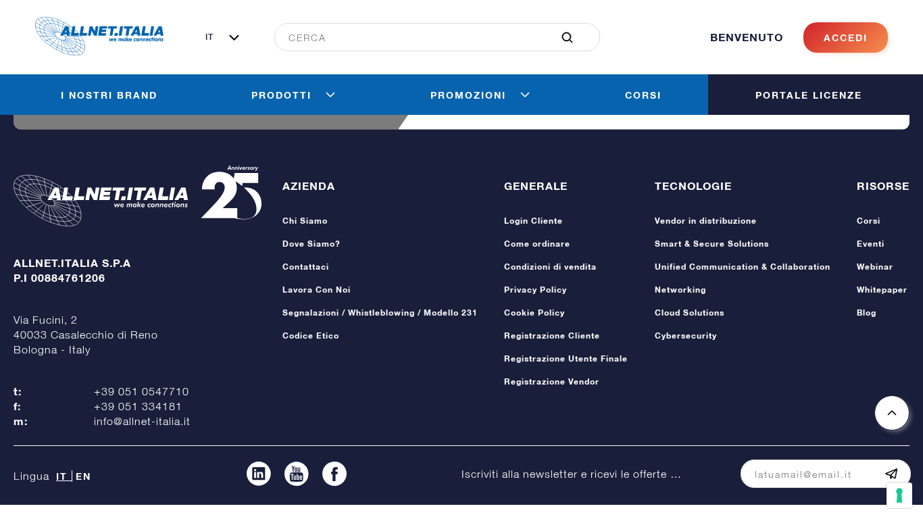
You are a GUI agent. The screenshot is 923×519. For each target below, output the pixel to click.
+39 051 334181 (138, 406)
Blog (866, 312)
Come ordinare (537, 244)
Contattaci (305, 267)
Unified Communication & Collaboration (742, 267)
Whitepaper (882, 290)
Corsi (868, 221)
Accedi (846, 37)
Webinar (875, 267)
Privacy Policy (535, 290)
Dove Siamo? (311, 244)
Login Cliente (533, 221)
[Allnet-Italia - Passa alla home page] (99, 51)
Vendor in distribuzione (706, 221)
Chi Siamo (305, 221)
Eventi (870, 244)
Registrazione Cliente (552, 335)
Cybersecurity (686, 335)
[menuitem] (429, 37)
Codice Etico (310, 335)
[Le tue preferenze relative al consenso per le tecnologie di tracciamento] (899, 495)
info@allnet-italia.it (142, 421)
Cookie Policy (534, 312)
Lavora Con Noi (316, 290)
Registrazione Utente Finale (566, 358)
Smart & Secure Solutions (712, 244)
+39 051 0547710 (141, 391)
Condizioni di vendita (550, 267)
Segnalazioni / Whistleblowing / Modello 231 (380, 312)
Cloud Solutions (689, 312)
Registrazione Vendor (551, 381)
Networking (680, 290)
